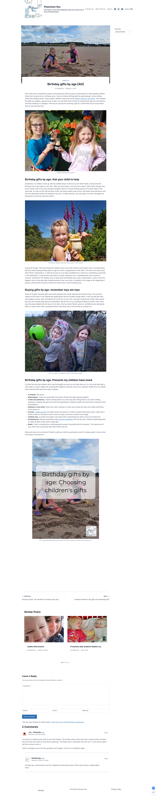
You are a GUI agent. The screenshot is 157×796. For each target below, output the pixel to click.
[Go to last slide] (27, 638)
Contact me (89, 9)
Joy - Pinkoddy (34, 732)
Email (55, 710)
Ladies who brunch (35, 646)
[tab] (63, 662)
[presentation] (44, 629)
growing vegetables (65, 419)
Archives (118, 29)
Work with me (100, 9)
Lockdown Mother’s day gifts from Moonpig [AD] (91, 598)
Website (85, 710)
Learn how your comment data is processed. (67, 722)
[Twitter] (118, 9)
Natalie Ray (60, 88)
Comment (27, 686)
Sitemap (41, 790)
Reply (106, 732)
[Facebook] (115, 9)
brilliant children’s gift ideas (85, 98)
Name (26, 710)
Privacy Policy (116, 789)
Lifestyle (66, 80)
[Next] (104, 638)
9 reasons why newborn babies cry (85, 646)
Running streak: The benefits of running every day (40, 598)
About (109, 9)
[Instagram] (122, 9)
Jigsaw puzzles (40, 412)
